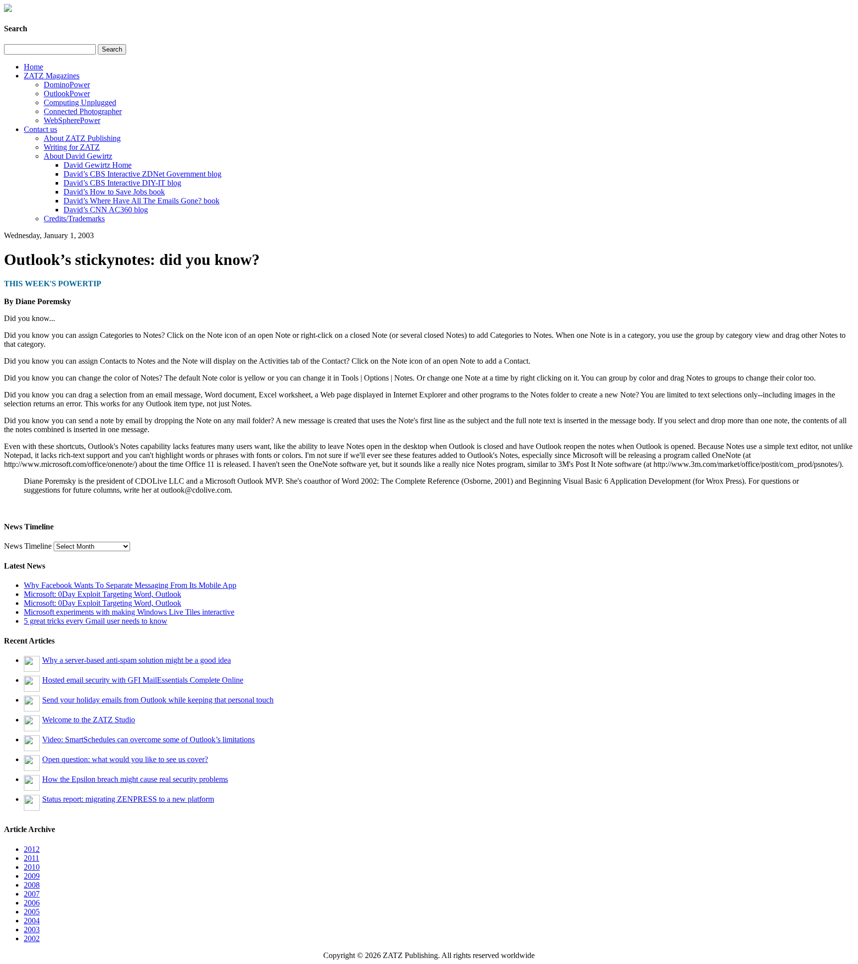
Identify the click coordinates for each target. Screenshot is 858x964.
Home (33, 67)
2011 (31, 858)
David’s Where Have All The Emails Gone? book (141, 200)
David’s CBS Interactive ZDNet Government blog (142, 174)
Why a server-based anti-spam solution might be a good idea (136, 660)
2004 (32, 920)
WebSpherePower (72, 120)
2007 (32, 894)
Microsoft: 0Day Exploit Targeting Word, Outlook (102, 594)
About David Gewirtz (78, 156)
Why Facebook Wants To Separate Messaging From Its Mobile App (130, 585)
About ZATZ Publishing (82, 138)
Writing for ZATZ (72, 147)
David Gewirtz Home (98, 165)
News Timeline (28, 546)
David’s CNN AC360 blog (106, 209)
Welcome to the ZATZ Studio (88, 719)
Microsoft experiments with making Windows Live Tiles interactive (129, 612)
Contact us (40, 129)
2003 (32, 929)
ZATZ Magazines (51, 75)
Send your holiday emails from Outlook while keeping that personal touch (158, 700)
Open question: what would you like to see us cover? (125, 759)
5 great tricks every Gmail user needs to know (95, 621)
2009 (32, 876)
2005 (32, 911)
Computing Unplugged (80, 102)
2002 (32, 938)
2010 (32, 867)
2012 (32, 849)
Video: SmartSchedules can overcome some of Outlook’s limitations (148, 739)
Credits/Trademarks (74, 218)
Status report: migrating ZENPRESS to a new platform (128, 799)
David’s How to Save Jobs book (114, 192)
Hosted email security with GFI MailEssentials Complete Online (142, 680)
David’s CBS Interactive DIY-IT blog (122, 183)
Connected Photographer (83, 111)
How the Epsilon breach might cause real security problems (135, 779)
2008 (32, 885)
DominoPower (67, 84)
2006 (32, 903)
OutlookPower (67, 93)
